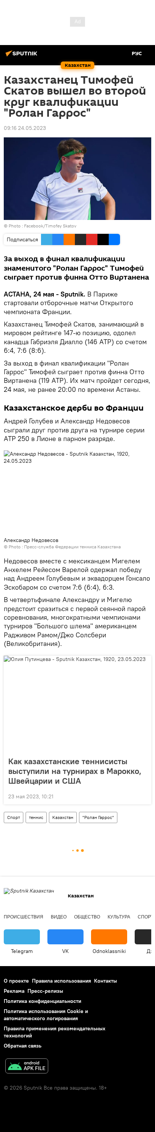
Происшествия (23, 917)
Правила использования (61, 980)
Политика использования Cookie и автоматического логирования (46, 1015)
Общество (87, 917)
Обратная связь (22, 1045)
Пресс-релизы (45, 990)
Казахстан (62, 817)
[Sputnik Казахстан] (22, 56)
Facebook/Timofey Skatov (50, 226)
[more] (142, 795)
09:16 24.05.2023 (25, 128)
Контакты (105, 980)
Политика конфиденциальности (42, 1001)
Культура (119, 917)
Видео (59, 917)
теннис (36, 817)
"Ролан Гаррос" (98, 817)
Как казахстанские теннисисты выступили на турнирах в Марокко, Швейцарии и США (74, 771)
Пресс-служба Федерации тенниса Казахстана (72, 546)
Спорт (13, 817)
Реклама (14, 990)
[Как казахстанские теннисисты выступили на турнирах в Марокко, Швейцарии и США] (77, 704)
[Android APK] (26, 1066)
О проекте (16, 980)
